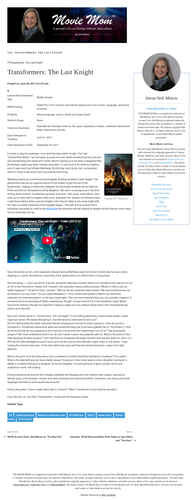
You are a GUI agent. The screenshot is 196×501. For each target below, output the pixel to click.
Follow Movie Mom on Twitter (161, 108)
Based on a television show (51, 415)
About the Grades (161, 210)
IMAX (91, 415)
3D (10, 415)
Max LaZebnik (108, 494)
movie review (105, 415)
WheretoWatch (166, 162)
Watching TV (161, 214)
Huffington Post (146, 162)
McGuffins (52, 208)
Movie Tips (161, 206)
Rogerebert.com (175, 159)
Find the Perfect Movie (161, 188)
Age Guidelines (161, 197)
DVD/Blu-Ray (76, 415)
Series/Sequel (25, 419)
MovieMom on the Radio (161, 219)
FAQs (161, 201)
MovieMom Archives (161, 184)
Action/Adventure (25, 415)
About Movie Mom (161, 193)
